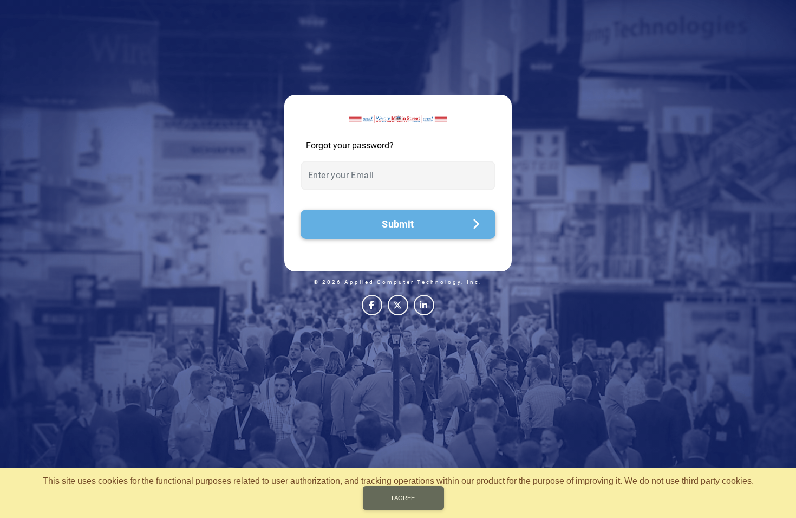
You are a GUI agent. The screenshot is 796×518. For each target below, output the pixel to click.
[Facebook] (372, 305)
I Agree (403, 498)
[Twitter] (398, 305)
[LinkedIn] (424, 305)
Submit (398, 224)
